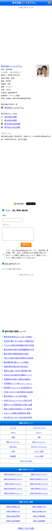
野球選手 (13, 456)
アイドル (13, 428)
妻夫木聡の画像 (10, 117)
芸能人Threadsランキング (13, 493)
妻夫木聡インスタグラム (14, 108)
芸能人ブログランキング (39, 474)
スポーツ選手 (39, 451)
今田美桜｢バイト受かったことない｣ (18, 383)
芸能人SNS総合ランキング (13, 474)
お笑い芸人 (13, 447)
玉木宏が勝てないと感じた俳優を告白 (19, 341)
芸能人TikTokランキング (13, 484)
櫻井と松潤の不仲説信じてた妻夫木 (18, 409)
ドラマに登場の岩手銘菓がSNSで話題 (19, 345)
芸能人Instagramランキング (13, 479)
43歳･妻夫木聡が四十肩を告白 (16, 366)
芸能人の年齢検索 (39, 516)
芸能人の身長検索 (39, 521)
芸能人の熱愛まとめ (13, 511)
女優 (39, 437)
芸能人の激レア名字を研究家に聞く (18, 371)
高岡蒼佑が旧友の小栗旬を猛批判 (17, 379)
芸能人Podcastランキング (39, 493)
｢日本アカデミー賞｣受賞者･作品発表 (18, 392)
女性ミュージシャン (39, 442)
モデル (13, 432)
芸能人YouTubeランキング (39, 484)
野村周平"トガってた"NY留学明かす (18, 388)
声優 (13, 451)
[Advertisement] (26, 35)
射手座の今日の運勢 (12, 127)
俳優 (13, 437)
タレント (39, 432)
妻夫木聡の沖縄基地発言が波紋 (16, 354)
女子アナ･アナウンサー (39, 447)
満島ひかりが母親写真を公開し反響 (18, 405)
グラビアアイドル (39, 428)
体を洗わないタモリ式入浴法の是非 (18, 417)
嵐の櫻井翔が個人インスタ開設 (16, 362)
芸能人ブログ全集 (26, 528)
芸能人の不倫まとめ (39, 511)
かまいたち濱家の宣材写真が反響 (17, 413)
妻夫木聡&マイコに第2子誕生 (15, 396)
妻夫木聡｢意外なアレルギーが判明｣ (18, 337)
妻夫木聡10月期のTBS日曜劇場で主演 (19, 350)
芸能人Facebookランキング (13, 488)
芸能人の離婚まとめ (39, 507)
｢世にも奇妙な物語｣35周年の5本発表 (18, 358)
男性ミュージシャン (13, 442)
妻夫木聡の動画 (10, 120)
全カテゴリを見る (26, 461)
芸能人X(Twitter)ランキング (39, 479)
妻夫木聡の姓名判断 (12, 124)
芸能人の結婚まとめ (13, 507)
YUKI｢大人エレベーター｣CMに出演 (18, 400)
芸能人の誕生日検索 (13, 516)
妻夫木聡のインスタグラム (11, 66)
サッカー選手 (39, 456)
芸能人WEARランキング (39, 488)
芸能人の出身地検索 (13, 521)
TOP (49, 3)
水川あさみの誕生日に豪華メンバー (18, 375)
